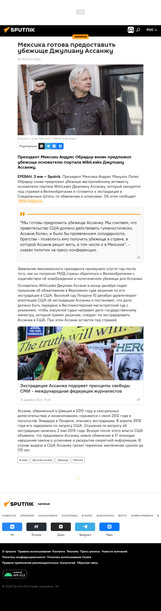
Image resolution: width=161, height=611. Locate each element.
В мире (23, 460)
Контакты (58, 551)
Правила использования (34, 551)
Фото (122, 515)
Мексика (78, 460)
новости (9, 515)
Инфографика (142, 515)
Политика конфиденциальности (23, 557)
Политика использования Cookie (69, 557)
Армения (27, 515)
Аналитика (105, 515)
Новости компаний (114, 551)
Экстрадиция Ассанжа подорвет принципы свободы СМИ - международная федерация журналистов (75, 388)
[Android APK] (15, 574)
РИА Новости (30, 201)
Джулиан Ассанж (42, 460)
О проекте (9, 551)
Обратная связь (87, 563)
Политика (69, 515)
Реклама (72, 551)
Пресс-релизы (90, 551)
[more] (138, 257)
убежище (62, 460)
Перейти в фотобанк (64, 138)
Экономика (47, 515)
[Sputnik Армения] (20, 33)
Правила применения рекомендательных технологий (38, 563)
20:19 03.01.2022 (29, 59)
